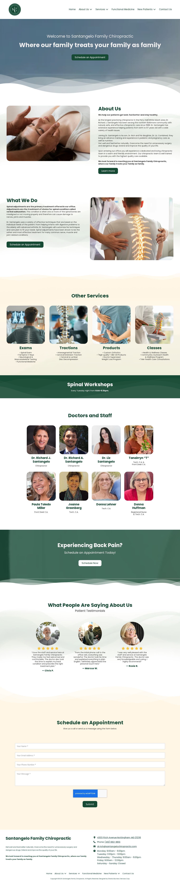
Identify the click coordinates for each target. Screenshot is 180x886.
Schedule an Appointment (90, 57)
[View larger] (41, 439)
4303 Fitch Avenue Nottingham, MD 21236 (119, 837)
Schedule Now (90, 563)
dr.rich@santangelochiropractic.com (117, 846)
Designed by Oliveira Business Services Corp (114, 879)
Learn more (108, 170)
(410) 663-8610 (112, 842)
